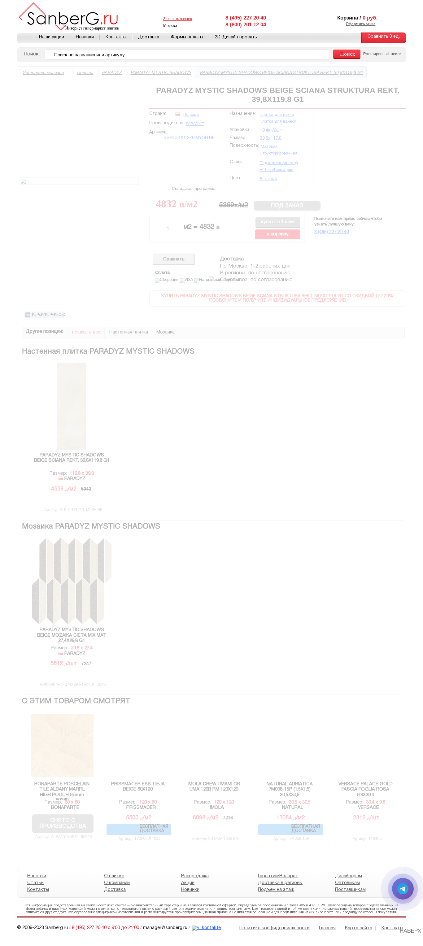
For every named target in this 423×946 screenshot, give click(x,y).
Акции (187, 883)
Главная (25, 37)
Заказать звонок (177, 19)
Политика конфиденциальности (274, 928)
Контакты (116, 37)
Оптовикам (347, 883)
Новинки (85, 37)
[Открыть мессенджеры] (403, 889)
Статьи (35, 883)
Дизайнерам (348, 876)
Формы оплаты (187, 37)
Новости (36, 876)
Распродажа (194, 876)
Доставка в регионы (280, 883)
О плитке (114, 876)
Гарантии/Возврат (278, 876)
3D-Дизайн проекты (236, 37)
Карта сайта (358, 928)
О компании (117, 883)
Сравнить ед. (384, 37)
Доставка (148, 37)
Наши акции (51, 37)
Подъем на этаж (276, 889)
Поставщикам (350, 889)
